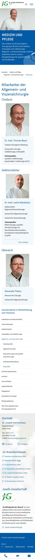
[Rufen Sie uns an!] (6, 556)
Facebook (8, 444)
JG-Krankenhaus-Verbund (14, 481)
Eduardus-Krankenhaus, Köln (15, 456)
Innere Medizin (6, 381)
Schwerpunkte (8, 344)
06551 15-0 (10, 433)
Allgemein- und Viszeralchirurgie (12, 339)
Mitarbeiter (6, 367)
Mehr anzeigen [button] (23, 242)
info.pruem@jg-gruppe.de (16, 438)
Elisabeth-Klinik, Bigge (13, 460)
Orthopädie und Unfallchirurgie (12, 334)
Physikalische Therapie (9, 396)
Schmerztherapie (7, 324)
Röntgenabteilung (7, 401)
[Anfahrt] (17, 556)
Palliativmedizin (7, 329)
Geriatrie (4, 376)
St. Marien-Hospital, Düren (14, 477)
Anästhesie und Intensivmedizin (12, 319)
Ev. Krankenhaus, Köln (13, 464)
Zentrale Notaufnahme (9, 371)
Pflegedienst (6, 391)
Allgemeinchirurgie (9, 349)
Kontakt (30, 547)
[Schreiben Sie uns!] (29, 556)
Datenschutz (20, 547)
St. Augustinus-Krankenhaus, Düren (18, 469)
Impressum (9, 547)
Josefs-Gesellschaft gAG (13, 527)
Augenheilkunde (7, 386)
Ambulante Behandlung (11, 362)
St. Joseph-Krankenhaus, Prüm (16, 473)
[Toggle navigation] (31, 4)
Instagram (24, 444)
